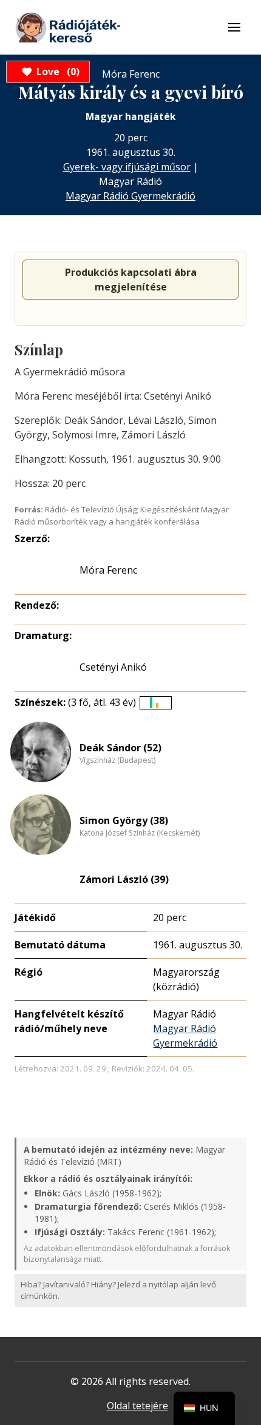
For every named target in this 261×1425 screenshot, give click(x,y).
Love (56, 71)
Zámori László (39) (124, 879)
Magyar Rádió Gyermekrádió (130, 196)
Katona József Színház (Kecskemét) (140, 833)
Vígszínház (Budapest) (117, 760)
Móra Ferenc (108, 570)
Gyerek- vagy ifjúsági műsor (127, 166)
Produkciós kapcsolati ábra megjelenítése (131, 279)
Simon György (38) (124, 820)
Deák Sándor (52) (120, 747)
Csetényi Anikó (113, 667)
